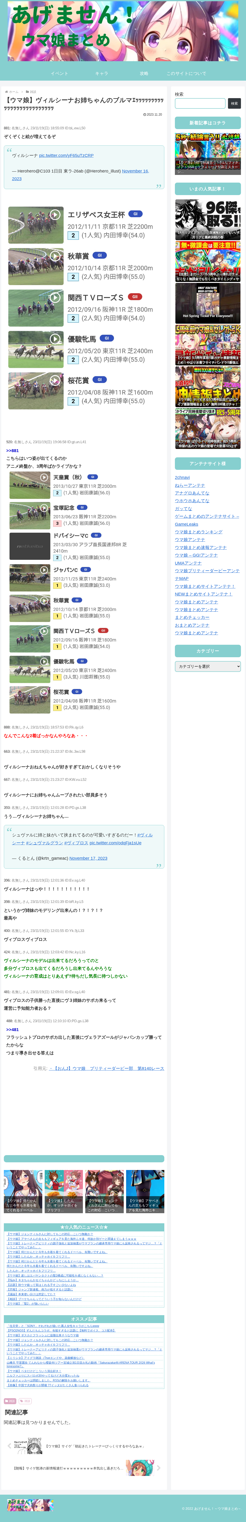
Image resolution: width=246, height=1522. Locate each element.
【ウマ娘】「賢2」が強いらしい (28, 1303)
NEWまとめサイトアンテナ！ (204, 594)
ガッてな (183, 508)
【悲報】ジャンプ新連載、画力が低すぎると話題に (40, 1289)
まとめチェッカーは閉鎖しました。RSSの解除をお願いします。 (49, 1380)
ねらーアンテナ (190, 485)
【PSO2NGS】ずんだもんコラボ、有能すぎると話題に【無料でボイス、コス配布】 (61, 1330)
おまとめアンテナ (192, 625)
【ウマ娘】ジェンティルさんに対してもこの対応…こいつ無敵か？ (50, 1234)
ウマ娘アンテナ (190, 539)
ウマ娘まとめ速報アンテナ (201, 547)
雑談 (12, 1401)
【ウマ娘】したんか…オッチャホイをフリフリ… (38, 1256)
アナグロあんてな (192, 493)
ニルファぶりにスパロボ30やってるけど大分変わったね (43, 1375)
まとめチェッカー (192, 617)
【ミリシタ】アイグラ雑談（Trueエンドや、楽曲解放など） (46, 1358)
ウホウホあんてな (192, 500)
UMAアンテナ (188, 563)
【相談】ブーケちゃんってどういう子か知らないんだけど (44, 1299)
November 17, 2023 (88, 858)
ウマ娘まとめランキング (198, 532)
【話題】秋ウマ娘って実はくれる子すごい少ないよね (41, 1285)
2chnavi (182, 477)
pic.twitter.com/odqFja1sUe (115, 843)
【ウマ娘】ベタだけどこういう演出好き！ (34, 1371)
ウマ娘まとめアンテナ (196, 602)
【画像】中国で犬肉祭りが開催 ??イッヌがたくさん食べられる (48, 1385)
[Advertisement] (84, 1113)
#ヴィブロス (76, 843)
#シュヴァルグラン (44, 843)
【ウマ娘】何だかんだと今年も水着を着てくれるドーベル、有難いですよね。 (57, 1252)
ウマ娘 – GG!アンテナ (196, 555)
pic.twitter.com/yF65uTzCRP (66, 155)
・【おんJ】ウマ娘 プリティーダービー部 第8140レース (106, 1068)
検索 (179, 94)
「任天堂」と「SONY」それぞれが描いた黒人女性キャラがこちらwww (53, 1326)
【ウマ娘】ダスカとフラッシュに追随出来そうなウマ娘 (43, 1335)
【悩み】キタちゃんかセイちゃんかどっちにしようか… (43, 1280)
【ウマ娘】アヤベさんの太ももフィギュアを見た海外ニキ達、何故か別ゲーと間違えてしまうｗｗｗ (71, 1239)
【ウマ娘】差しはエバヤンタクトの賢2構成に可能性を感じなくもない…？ (55, 1275)
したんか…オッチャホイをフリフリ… (31, 1270)
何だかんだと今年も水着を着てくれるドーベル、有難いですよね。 (50, 1266)
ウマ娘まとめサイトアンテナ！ (205, 586)
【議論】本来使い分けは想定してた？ (31, 1294)
